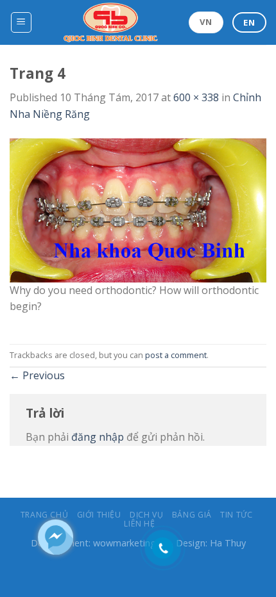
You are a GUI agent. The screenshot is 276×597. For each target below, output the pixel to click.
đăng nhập (97, 437)
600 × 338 (196, 97)
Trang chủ (45, 514)
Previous (37, 375)
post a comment (176, 355)
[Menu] (21, 22)
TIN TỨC (236, 514)
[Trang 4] (138, 209)
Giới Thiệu (99, 514)
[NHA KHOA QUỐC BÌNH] (110, 22)
